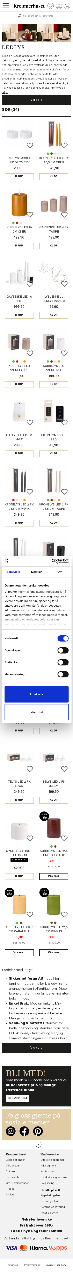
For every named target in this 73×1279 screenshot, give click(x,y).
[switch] (63, 650)
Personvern (12, 1265)
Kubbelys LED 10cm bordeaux (17, 223)
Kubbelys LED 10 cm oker (24, 361)
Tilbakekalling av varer (54, 1177)
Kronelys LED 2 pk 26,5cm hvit (59, 153)
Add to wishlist (30, 145)
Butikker (11, 1171)
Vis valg (36, 100)
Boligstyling (47, 1183)
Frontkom (61, 1265)
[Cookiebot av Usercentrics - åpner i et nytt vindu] (52, 561)
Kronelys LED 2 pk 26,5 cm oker (24, 500)
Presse (10, 1189)
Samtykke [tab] (13, 571)
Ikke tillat (36, 712)
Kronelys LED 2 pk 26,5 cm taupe (55, 153)
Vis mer (54, 876)
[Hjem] (29, 6)
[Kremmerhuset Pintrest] (38, 1131)
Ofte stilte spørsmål (52, 1160)
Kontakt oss (47, 1171)
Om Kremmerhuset (17, 1183)
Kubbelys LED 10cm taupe (21, 223)
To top (38, 1145)
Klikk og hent (48, 1166)
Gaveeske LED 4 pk (53, 223)
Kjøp (19, 176)
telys (5, 92)
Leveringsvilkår (49, 1201)
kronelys (56, 88)
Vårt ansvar (13, 1166)
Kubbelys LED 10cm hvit (24, 223)
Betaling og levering (52, 1207)
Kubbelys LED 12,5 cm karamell (55, 846)
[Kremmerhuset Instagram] (11, 1131)
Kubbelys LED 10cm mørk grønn (13, 223)
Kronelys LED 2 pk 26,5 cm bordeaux (51, 153)
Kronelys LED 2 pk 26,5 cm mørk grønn (48, 153)
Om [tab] (59, 571)
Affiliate (10, 1195)
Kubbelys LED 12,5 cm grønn (51, 846)
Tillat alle (36, 694)
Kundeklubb (13, 1177)
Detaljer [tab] (36, 571)
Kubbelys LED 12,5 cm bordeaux (21, 923)
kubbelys (44, 88)
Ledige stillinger (15, 1160)
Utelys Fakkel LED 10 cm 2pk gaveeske (19, 162)
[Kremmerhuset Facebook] (24, 1131)
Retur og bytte (49, 1213)
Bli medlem (17, 1098)
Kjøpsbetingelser (50, 1195)
